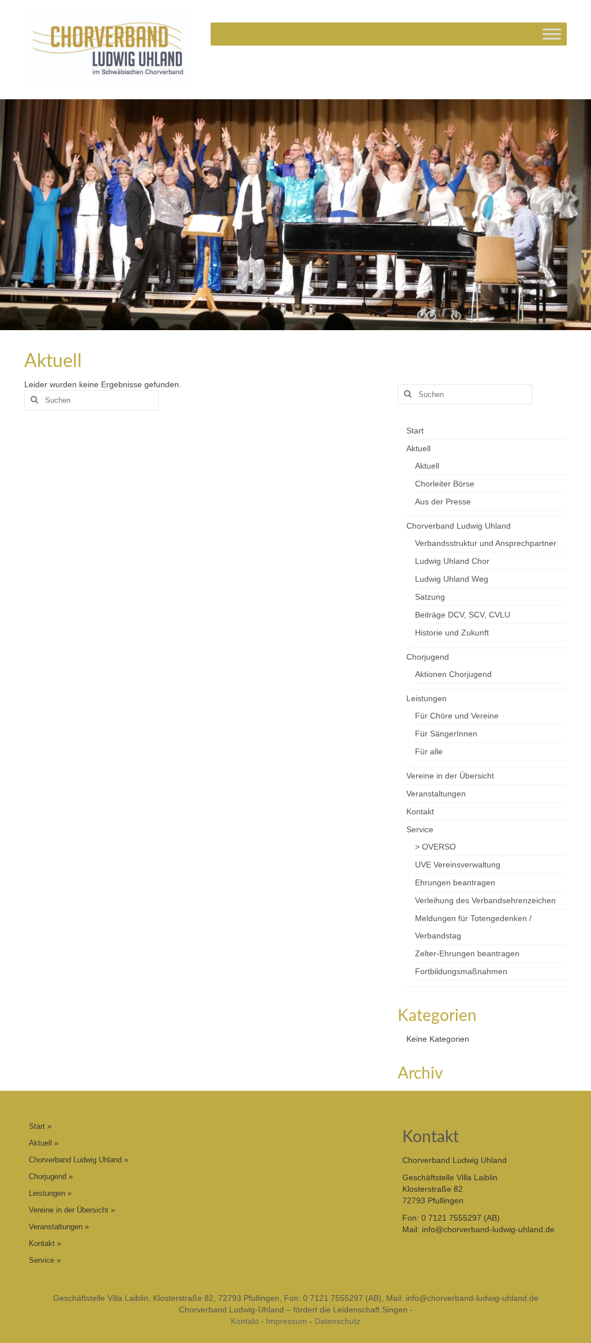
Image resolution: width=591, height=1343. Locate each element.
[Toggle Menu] (552, 33)
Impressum (286, 1321)
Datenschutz (337, 1321)
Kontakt (245, 1321)
